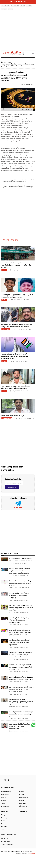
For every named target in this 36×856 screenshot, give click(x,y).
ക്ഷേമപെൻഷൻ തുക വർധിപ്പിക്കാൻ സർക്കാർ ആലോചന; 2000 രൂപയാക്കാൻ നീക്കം (21, 689)
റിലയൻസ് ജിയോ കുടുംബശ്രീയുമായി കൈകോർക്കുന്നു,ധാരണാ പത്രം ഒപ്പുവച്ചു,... (21, 583)
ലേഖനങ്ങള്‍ (23, 797)
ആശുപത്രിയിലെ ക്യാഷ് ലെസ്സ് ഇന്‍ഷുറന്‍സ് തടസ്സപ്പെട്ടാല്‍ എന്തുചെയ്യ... (19, 595)
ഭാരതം (21, 791)
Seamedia (32, 853)
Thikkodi (3, 830)
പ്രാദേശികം (5, 806)
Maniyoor (4, 815)
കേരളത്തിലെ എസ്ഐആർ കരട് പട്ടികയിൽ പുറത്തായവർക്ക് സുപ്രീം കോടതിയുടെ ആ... (14, 356)
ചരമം (3, 803)
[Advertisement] (18, 30)
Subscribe (18, 507)
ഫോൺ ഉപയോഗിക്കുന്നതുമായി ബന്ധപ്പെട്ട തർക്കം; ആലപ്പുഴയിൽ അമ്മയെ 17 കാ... (20, 667)
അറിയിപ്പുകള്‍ (6, 791)
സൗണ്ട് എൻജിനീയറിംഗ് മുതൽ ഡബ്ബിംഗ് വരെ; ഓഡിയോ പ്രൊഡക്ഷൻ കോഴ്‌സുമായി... (19, 571)
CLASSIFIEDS (15, 6)
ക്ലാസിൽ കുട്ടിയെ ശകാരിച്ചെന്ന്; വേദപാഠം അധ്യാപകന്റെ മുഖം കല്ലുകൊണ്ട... (19, 642)
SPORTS (4, 9)
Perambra (4, 827)
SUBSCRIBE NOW (12, 487)
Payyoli (3, 824)
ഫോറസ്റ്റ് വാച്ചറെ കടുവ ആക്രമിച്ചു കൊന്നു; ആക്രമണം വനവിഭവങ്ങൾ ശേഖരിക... (21, 608)
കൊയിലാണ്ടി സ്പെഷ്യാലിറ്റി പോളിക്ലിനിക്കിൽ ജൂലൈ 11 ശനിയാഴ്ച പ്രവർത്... (16, 265)
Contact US (4, 838)
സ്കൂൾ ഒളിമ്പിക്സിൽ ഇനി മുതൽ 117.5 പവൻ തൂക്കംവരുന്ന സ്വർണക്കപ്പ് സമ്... (20, 620)
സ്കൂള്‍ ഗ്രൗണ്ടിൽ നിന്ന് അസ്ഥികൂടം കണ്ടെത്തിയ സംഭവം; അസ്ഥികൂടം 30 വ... (21, 714)
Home (3, 62)
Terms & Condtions (7, 844)
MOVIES (10, 9)
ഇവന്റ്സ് (4, 797)
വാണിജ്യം (22, 803)
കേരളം (3, 800)
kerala (9, 62)
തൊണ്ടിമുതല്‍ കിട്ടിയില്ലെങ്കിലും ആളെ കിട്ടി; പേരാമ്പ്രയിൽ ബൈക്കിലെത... (19, 726)
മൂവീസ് (21, 794)
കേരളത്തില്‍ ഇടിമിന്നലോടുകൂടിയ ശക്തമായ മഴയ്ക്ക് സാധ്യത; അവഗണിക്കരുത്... (20, 655)
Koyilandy (4, 818)
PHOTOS (29, 6)
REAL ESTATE (5, 6)
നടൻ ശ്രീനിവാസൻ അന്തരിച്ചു (12, 416)
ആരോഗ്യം (4, 794)
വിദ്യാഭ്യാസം (23, 806)
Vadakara (4, 821)
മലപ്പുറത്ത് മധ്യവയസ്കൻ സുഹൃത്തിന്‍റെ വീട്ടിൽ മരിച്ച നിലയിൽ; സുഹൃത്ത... (21, 702)
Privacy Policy (5, 841)
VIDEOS (23, 6)
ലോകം (21, 800)
